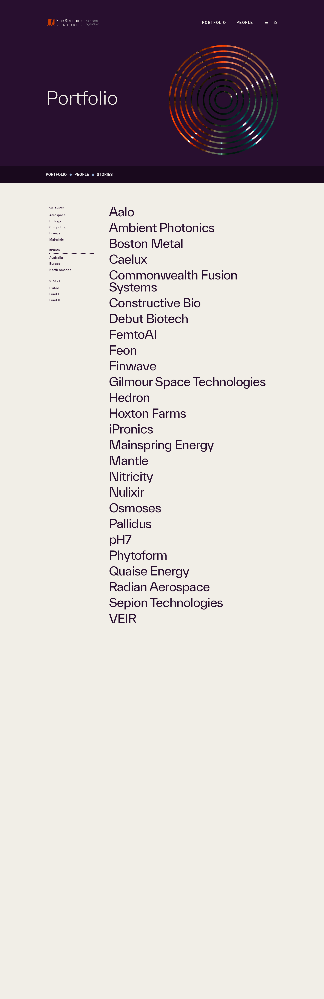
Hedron (129, 397)
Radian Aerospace (159, 587)
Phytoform (138, 555)
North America (60, 270)
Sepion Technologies (166, 602)
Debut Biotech (148, 318)
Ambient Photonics (162, 227)
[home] (73, 22)
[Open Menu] (267, 22)
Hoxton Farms (147, 413)
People (244, 23)
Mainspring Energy (161, 445)
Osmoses (135, 508)
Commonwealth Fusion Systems (173, 281)
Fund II (54, 300)
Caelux (128, 259)
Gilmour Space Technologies (187, 381)
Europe (54, 264)
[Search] (274, 22)
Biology (55, 221)
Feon (123, 350)
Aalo (121, 212)
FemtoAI (133, 334)
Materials (56, 240)
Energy (54, 233)
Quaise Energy (149, 571)
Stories (105, 174)
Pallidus (130, 523)
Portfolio (214, 23)
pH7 (120, 539)
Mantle (128, 460)
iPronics (131, 429)
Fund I (54, 294)
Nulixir (126, 492)
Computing (57, 227)
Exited (54, 288)
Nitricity (131, 476)
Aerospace (57, 215)
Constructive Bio (154, 303)
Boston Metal (146, 243)
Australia (56, 258)
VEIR (122, 618)
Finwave (132, 366)
